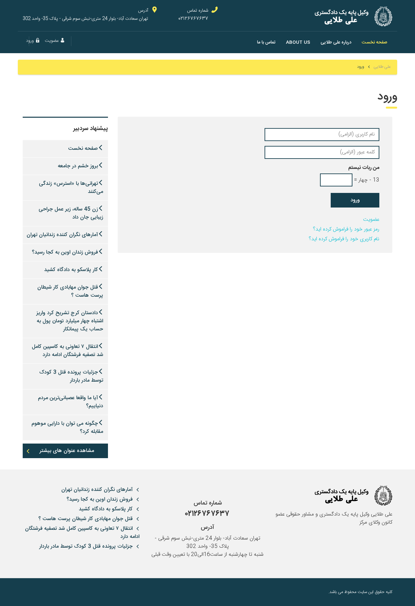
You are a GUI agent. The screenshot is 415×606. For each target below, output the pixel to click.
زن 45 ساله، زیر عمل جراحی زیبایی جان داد (71, 213)
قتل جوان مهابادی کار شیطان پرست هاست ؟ (70, 291)
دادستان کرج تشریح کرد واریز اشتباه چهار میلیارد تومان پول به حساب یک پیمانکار (69, 321)
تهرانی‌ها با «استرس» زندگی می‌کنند (71, 187)
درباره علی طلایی (336, 42)
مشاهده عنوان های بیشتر (67, 450)
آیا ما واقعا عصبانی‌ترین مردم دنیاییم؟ (70, 402)
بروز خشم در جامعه (78, 166)
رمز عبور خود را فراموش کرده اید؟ (346, 229)
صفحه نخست (374, 42)
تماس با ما (266, 42)
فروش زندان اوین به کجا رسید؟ (65, 252)
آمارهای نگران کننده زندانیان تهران (62, 235)
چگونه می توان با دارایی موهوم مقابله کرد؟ (67, 427)
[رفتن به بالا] (27, 592)
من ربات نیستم (363, 168)
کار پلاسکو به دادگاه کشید (71, 270)
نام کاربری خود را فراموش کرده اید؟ (344, 239)
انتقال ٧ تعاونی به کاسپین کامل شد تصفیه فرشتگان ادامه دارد (67, 350)
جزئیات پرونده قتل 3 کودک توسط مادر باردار (71, 376)
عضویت (371, 220)
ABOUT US (298, 42)
